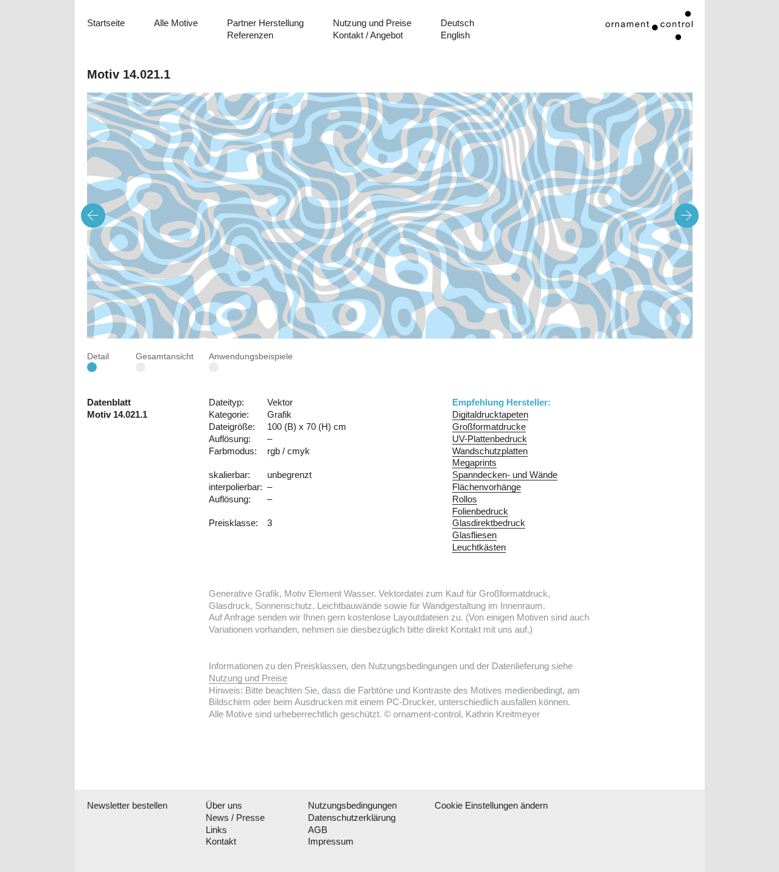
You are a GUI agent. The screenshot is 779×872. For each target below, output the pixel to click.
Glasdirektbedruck (488, 523)
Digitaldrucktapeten (490, 414)
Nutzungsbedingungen (352, 805)
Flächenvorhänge (486, 487)
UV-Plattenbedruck (489, 439)
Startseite (106, 23)
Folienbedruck (480, 511)
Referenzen (250, 35)
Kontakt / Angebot (368, 35)
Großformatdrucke (489, 426)
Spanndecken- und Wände (504, 474)
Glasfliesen (474, 535)
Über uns (224, 805)
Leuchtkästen (479, 547)
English (455, 35)
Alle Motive (176, 23)
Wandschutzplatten (490, 451)
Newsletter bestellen (127, 805)
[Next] (686, 215)
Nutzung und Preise (372, 23)
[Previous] (93, 215)
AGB (317, 830)
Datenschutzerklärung (352, 817)
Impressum (331, 841)
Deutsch (457, 23)
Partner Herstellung (265, 23)
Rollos (464, 499)
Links (216, 830)
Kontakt (221, 841)
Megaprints (474, 462)
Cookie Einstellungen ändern (483, 805)
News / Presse (235, 817)
